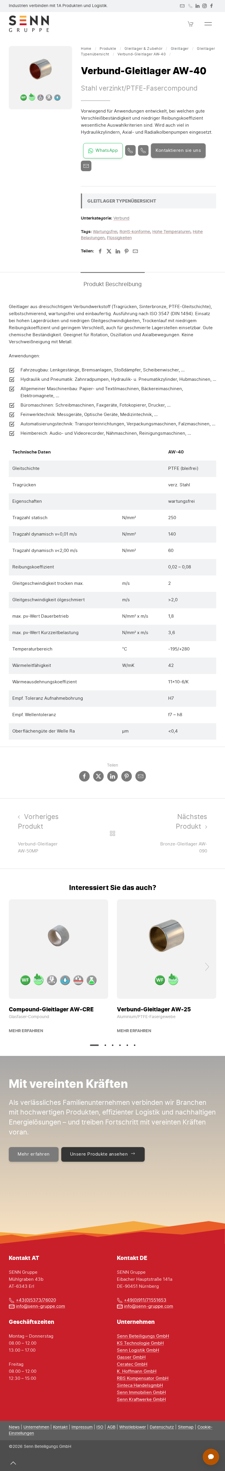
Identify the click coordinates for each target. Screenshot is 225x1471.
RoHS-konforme (135, 232)
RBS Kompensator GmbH (142, 1378)
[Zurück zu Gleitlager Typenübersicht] (112, 833)
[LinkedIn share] (112, 776)
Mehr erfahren (26, 1031)
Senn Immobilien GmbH (141, 1392)
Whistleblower (132, 1427)
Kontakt (60, 1427)
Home (86, 48)
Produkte (108, 48)
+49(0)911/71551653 (145, 1300)
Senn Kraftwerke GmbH (141, 1399)
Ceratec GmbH (132, 1364)
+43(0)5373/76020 (36, 1300)
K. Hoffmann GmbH (136, 1371)
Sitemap (186, 1427)
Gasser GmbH (131, 1357)
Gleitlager (180, 48)
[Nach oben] (13, 1463)
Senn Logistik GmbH (138, 1350)
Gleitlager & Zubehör (143, 48)
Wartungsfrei (105, 232)
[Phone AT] (143, 150)
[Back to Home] (29, 23)
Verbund (121, 218)
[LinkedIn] (197, 6)
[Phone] (190, 6)
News (14, 1427)
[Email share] (140, 776)
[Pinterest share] (126, 776)
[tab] (94, 1045)
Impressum (82, 1427)
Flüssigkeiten (119, 238)
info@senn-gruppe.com (40, 1306)
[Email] (135, 251)
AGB (111, 1427)
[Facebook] (211, 6)
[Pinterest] (126, 251)
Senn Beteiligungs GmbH (143, 1336)
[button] (191, 24)
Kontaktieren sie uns (178, 150)
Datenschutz (162, 1427)
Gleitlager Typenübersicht (121, 201)
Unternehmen (36, 1427)
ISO (99, 1427)
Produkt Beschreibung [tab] (112, 284)
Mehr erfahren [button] (34, 1154)
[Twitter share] (98, 776)
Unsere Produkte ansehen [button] (99, 1154)
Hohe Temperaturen (171, 232)
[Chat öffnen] (211, 1457)
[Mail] (182, 6)
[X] (109, 251)
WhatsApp (107, 150)
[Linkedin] (117, 251)
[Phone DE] (130, 150)
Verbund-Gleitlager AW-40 (141, 54)
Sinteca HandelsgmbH (140, 1385)
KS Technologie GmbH (140, 1343)
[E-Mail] (86, 166)
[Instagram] (204, 6)
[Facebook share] (84, 776)
